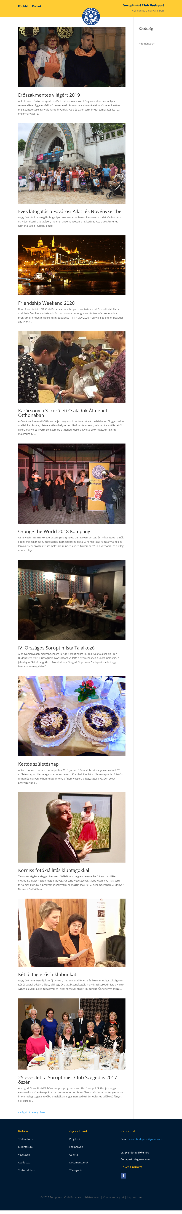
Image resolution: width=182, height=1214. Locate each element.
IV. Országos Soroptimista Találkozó (56, 648)
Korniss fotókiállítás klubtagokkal (53, 870)
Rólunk (37, 6)
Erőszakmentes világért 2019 (49, 95)
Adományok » (147, 43)
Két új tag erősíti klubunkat (47, 974)
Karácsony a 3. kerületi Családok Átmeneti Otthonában (63, 412)
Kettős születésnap (38, 764)
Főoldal (23, 6)
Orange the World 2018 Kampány (54, 531)
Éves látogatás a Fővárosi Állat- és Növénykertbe (70, 211)
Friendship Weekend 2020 (46, 303)
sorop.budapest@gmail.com (145, 1139)
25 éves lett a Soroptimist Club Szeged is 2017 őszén (67, 1079)
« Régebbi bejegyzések (31, 1112)
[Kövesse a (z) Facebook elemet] (123, 1176)
